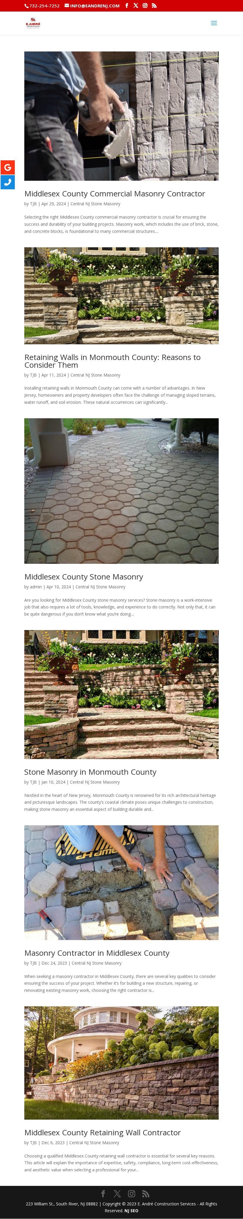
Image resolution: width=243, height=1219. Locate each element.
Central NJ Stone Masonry (95, 203)
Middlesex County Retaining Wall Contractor (102, 1132)
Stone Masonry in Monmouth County (90, 771)
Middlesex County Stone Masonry (83, 576)
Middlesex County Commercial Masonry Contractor (114, 193)
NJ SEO (131, 1210)
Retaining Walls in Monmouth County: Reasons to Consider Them (112, 361)
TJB (33, 203)
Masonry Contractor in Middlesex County (97, 952)
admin (36, 587)
